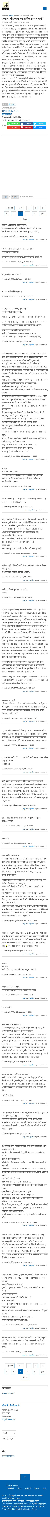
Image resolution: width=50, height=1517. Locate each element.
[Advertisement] (25, 163)
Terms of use (7, 1509)
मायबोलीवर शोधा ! (8, 1456)
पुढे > (42, 213)
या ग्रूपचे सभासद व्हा (8, 1419)
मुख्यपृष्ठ (11, 15)
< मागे (20, 208)
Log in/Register (8, 1393)
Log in (5, 196)
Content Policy (31, 1509)
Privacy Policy (18, 1509)
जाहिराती (28, 1488)
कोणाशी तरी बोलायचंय (10, 111)
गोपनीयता (21, 1501)
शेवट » (25, 219)
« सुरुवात (10, 208)
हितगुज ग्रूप (12, 104)
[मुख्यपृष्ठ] (6, 6)
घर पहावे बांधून (7, 114)
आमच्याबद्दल (30, 1501)
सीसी (44, 1488)
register (15, 196)
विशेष (20, 1488)
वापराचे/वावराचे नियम (9, 1501)
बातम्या (37, 1488)
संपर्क (37, 1501)
